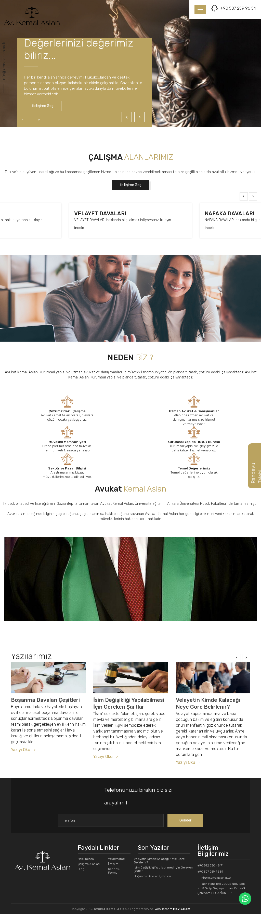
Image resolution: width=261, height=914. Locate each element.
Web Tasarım (172, 909)
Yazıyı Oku (20, 749)
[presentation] (244, 196)
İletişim (113, 864)
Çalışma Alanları (89, 864)
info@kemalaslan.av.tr (4, 61)
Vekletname (116, 859)
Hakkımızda (86, 859)
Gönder (185, 820)
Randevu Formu (114, 870)
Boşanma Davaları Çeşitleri (45, 700)
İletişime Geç (43, 106)
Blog (81, 869)
